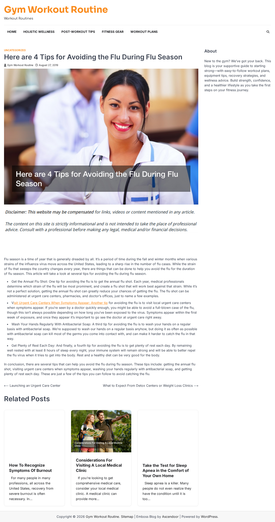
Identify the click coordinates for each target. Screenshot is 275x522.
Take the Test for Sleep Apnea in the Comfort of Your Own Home (166, 470)
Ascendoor (170, 517)
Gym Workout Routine (56, 9)
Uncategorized (15, 50)
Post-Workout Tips (78, 32)
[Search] (268, 32)
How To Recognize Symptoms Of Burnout (30, 468)
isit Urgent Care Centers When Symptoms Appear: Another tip (61, 303)
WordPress (209, 517)
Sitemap (127, 517)
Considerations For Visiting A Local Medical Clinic (99, 465)
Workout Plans (144, 32)
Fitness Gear (113, 32)
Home (12, 32)
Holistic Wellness (39, 32)
